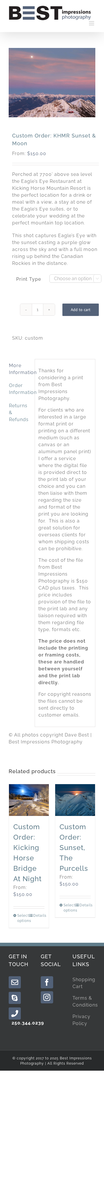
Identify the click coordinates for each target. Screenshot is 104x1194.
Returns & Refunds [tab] (19, 412)
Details (38, 916)
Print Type (28, 279)
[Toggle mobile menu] (92, 23)
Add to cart (80, 309)
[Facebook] (47, 982)
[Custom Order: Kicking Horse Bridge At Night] (29, 800)
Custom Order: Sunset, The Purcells (74, 848)
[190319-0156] (52, 82)
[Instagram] (47, 997)
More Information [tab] (20, 369)
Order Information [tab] (20, 389)
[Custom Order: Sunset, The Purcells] (75, 800)
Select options (23, 918)
